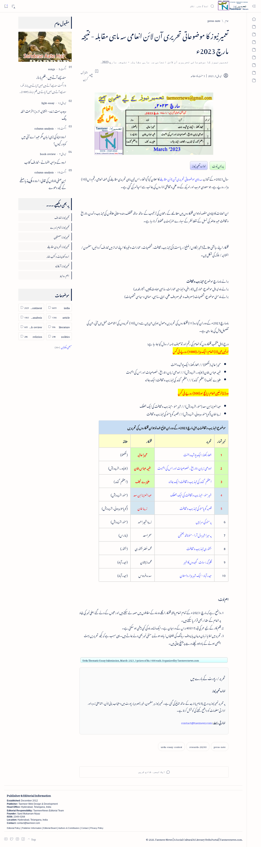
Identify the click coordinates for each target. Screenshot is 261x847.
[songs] (51, 68)
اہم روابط (64, 275)
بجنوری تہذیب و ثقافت (199, 548)
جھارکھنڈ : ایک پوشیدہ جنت (197, 454)
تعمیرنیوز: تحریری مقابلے (58, 246)
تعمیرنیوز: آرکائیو (62, 265)
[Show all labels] (63, 346)
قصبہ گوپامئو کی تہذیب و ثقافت (196, 508)
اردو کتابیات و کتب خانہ (58, 256)
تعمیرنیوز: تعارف (61, 217)
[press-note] (220, 746)
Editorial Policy (13, 828)
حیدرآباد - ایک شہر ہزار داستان (196, 575)
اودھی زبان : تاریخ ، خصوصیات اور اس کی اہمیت (184, 467)
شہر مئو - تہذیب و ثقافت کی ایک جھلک (191, 494)
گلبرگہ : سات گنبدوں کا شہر (198, 561)
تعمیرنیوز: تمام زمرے (59, 226)
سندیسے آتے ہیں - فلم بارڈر (51, 77)
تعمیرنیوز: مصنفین (61, 236)
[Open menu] (253, 6)
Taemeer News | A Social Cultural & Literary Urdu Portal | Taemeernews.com (198, 839)
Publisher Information (31, 828)
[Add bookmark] (97, 71)
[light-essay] (47, 102)
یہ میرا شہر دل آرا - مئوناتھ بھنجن (195, 535)
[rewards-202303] (197, 746)
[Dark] (13, 6)
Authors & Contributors (68, 828)
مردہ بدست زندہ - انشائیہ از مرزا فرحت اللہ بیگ (43, 114)
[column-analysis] (44, 128)
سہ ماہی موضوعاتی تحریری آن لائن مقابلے (181, 178)
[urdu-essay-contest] (171, 746)
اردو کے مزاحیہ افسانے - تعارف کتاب (45, 161)
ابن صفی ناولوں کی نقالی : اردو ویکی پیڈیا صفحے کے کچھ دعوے (43, 183)
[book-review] (48, 153)
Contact (84, 828)
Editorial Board (50, 828)
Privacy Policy (96, 828)
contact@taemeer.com (196, 722)
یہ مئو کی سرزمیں (204, 521)
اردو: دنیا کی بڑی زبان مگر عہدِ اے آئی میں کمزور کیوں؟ (44, 139)
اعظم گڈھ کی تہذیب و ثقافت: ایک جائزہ (190, 481)
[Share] (86, 75)
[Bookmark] (6, 6)
